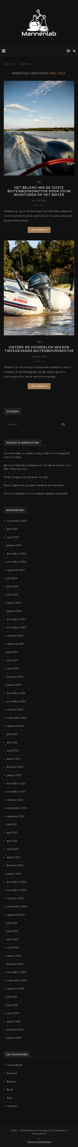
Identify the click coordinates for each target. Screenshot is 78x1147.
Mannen (11, 1081)
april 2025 (13, 537)
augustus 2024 (16, 570)
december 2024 (16, 553)
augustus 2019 (15, 988)
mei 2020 (12, 939)
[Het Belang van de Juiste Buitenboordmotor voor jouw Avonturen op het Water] (39, 128)
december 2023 (16, 619)
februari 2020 (15, 964)
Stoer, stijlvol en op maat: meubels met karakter (34, 485)
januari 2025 (14, 545)
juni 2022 (12, 734)
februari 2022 (15, 767)
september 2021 (17, 808)
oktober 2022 (15, 709)
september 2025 (17, 520)
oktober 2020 (15, 898)
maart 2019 (13, 1021)
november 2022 (16, 701)
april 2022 (13, 750)
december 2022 (16, 693)
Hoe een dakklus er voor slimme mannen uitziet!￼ (35, 493)
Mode (10, 1089)
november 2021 (16, 791)
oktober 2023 (15, 635)
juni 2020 (12, 931)
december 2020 (16, 882)
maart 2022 (13, 758)
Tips (39, 182)
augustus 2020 (16, 914)
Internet (12, 1073)
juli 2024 (12, 578)
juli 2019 (12, 996)
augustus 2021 (15, 816)
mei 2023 (12, 660)
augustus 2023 (15, 643)
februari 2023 (15, 676)
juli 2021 (12, 824)
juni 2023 (12, 652)
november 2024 (16, 561)
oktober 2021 (15, 800)
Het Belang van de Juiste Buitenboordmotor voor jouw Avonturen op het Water (39, 191)
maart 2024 (14, 602)
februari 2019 (15, 1029)
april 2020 (13, 947)
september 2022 (17, 717)
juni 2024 (12, 586)
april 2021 (13, 849)
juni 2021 (12, 832)
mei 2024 (12, 594)
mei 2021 (12, 841)
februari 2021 (15, 865)
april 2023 (13, 668)
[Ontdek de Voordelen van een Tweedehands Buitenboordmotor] (39, 287)
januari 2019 (14, 1037)
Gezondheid (14, 1065)
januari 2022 (14, 775)
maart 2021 (13, 857)
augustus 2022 (15, 726)
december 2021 (16, 783)
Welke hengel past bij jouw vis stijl (26, 477)
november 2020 (16, 890)
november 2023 (16, 627)
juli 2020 (12, 923)
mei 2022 (12, 742)
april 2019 (13, 1013)
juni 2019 (12, 1005)
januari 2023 (14, 684)
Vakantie (12, 1106)
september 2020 (17, 906)
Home (8, 63)
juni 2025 (12, 529)
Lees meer (37, 229)
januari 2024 (14, 611)
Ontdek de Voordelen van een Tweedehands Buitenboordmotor (39, 349)
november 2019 (16, 972)
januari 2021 (14, 873)
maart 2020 (14, 955)
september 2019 (17, 980)
